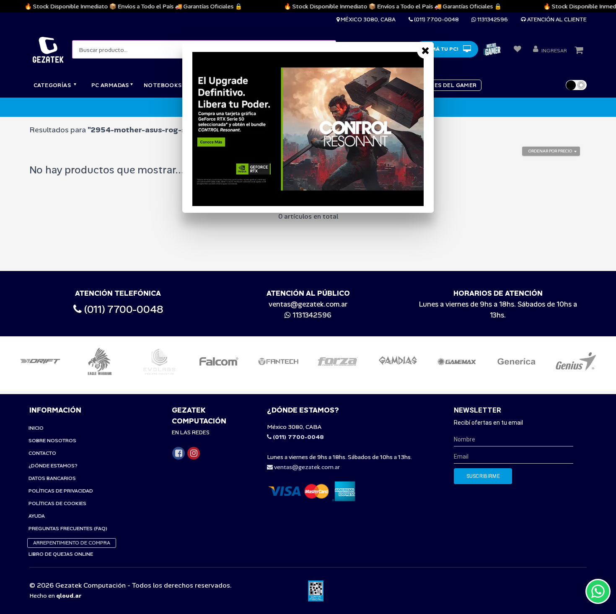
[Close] (425, 50)
